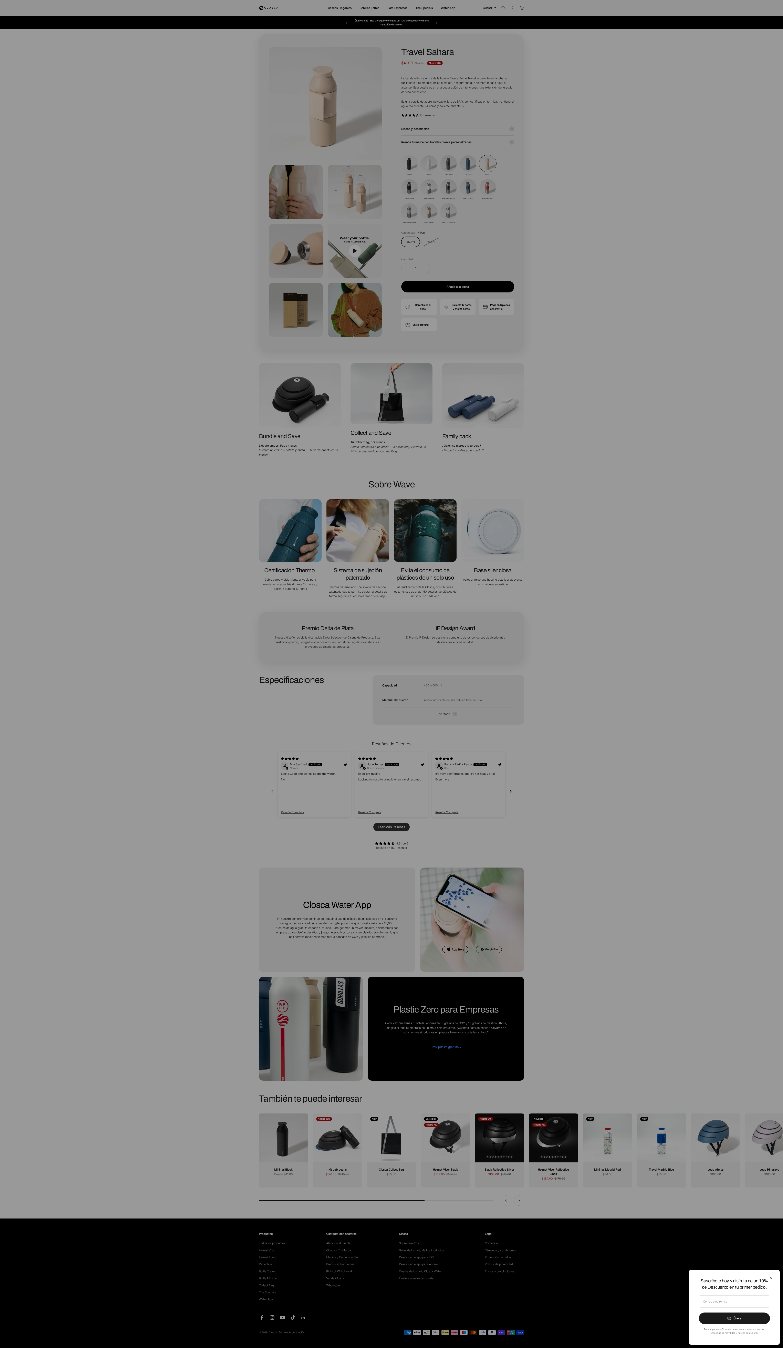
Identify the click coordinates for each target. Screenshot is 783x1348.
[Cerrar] (771, 1278)
